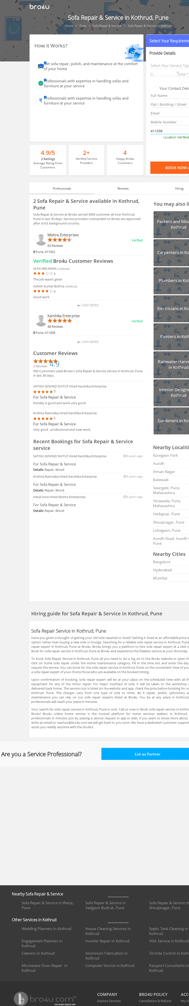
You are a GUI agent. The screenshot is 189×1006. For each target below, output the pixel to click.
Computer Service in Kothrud (109, 965)
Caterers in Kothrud (38, 953)
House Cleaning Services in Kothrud (108, 931)
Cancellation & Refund (155, 1001)
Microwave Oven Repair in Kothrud (44, 968)
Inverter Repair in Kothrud (107, 940)
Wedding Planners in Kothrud (46, 928)
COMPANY (107, 994)
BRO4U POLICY (153, 994)
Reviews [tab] (123, 188)
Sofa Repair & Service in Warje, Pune (48, 905)
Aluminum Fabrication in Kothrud (106, 956)
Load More (89, 305)
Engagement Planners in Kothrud (42, 943)
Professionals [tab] (62, 188)
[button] (165, 73)
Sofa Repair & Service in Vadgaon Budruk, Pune (105, 905)
